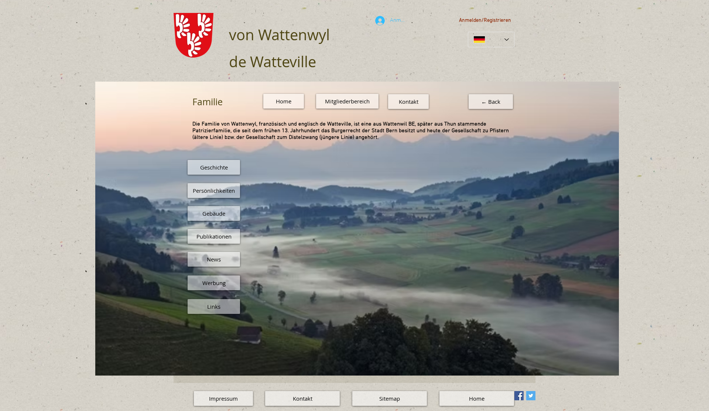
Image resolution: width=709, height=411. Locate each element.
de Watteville (272, 62)
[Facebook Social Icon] (519, 395)
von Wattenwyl (279, 35)
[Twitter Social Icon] (530, 395)
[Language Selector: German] (491, 39)
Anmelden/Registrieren (485, 20)
